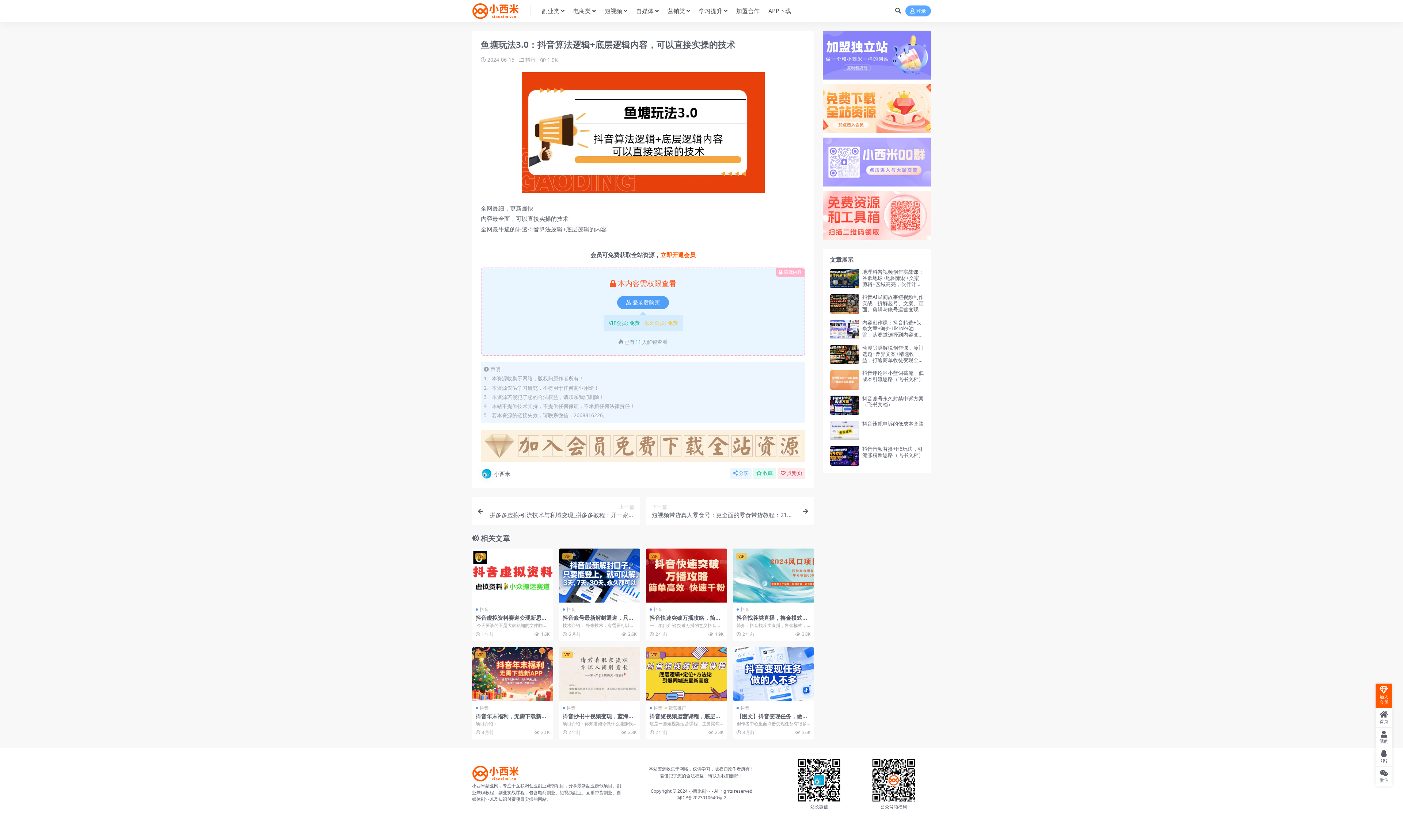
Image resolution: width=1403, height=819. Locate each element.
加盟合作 (748, 11)
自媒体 (645, 11)
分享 (743, 473)
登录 (921, 11)
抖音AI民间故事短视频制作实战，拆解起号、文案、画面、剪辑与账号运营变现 (893, 303)
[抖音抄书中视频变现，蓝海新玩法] (599, 674)
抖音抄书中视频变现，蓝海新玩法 (598, 719)
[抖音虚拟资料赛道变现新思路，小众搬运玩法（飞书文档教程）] (512, 576)
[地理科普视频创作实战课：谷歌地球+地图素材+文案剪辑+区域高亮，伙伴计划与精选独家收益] (844, 278)
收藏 (768, 473)
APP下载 (779, 11)
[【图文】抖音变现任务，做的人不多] (773, 674)
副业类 (550, 11)
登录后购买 (646, 302)
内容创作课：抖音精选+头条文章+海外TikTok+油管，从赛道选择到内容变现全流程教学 (893, 331)
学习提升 (710, 11)
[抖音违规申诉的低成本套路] (844, 430)
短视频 (613, 11)
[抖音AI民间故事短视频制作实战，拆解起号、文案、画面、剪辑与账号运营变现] (844, 304)
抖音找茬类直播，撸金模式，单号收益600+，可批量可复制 (773, 621)
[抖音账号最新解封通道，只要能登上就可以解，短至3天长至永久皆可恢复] (599, 576)
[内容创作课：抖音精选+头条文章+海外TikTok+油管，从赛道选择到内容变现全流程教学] (844, 329)
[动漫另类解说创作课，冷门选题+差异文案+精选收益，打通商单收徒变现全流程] (844, 354)
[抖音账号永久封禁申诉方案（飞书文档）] (844, 405)
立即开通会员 (678, 255)
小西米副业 (700, 791)
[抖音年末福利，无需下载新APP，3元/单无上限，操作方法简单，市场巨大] (512, 674)
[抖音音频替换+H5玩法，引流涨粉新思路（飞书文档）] (844, 455)
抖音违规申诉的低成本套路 (893, 423)
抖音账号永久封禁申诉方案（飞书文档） (893, 401)
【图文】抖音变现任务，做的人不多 (772, 719)
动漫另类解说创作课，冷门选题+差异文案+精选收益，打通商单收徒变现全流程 (893, 356)
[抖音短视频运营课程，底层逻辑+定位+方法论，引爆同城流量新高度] (686, 674)
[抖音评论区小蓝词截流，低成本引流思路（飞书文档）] (844, 379)
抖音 (530, 59)
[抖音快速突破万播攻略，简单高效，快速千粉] (686, 576)
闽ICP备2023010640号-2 (701, 798)
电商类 (582, 11)
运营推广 (677, 708)
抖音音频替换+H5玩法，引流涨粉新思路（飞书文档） (893, 451)
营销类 (676, 11)
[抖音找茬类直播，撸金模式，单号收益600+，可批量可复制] (773, 576)
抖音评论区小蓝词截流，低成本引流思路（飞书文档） (893, 375)
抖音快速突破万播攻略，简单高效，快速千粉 (685, 621)
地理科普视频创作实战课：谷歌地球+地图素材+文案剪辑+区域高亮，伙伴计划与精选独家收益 (893, 280)
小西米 (502, 473)
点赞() (794, 473)
